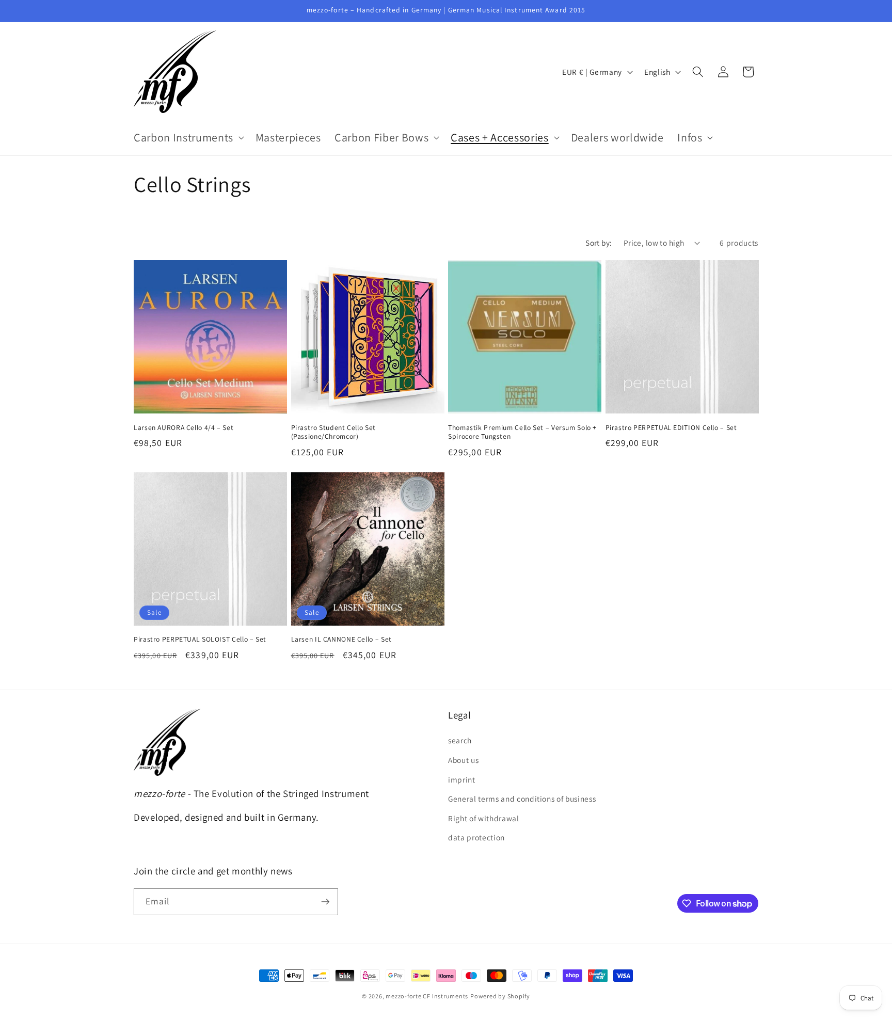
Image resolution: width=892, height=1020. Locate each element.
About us (463, 760)
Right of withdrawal (483, 818)
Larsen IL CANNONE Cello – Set (341, 639)
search (460, 740)
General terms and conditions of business (522, 798)
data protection (476, 837)
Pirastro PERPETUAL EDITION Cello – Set (671, 427)
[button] (188, 137)
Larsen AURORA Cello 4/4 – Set (183, 427)
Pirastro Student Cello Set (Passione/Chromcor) (333, 432)
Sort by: (598, 242)
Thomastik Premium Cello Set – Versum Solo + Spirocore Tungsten (522, 432)
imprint (461, 779)
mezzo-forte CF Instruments (427, 996)
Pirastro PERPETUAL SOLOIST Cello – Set (200, 639)
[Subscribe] (325, 901)
